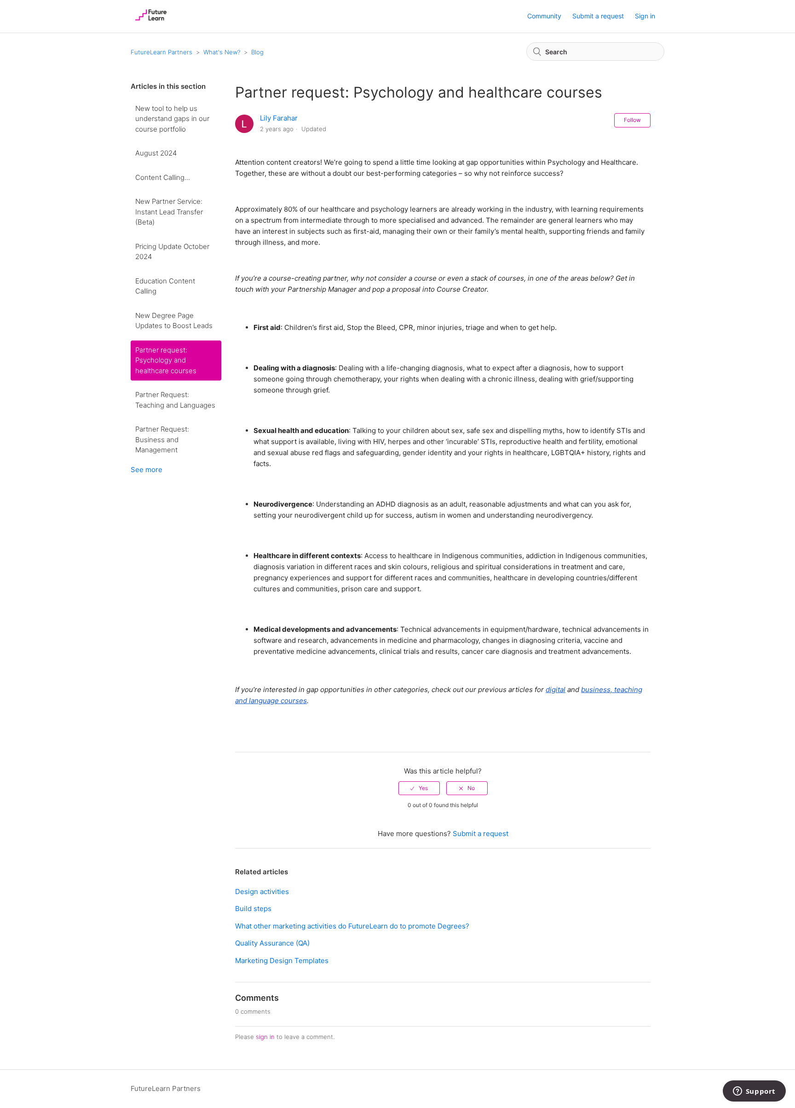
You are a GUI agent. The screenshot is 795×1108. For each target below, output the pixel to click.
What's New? (221, 52)
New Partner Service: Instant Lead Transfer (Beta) (169, 211)
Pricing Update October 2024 (172, 251)
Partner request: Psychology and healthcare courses (165, 360)
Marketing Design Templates (281, 960)
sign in (265, 1036)
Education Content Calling (165, 286)
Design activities (262, 891)
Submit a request (598, 16)
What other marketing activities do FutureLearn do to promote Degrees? (352, 926)
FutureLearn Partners (161, 52)
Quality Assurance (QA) (272, 943)
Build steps (253, 908)
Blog (257, 52)
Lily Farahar (279, 118)
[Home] (151, 21)
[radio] (419, 788)
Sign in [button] (645, 16)
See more (146, 469)
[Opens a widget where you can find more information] (754, 1091)
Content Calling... (162, 177)
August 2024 (156, 153)
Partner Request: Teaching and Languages (175, 400)
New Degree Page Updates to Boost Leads (174, 320)
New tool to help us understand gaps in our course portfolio (172, 118)
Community (544, 16)
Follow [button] (632, 119)
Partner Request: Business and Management (162, 439)
